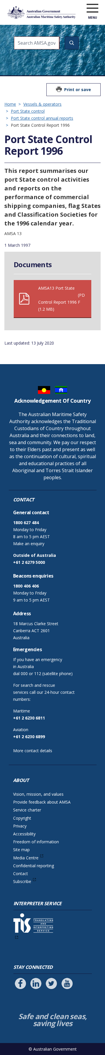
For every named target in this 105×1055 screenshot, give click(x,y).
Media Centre (25, 858)
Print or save (77, 89)
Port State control (28, 111)
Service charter (27, 810)
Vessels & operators (42, 104)
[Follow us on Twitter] (51, 983)
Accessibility (24, 834)
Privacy (20, 826)
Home (10, 104)
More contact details (32, 750)
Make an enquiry (28, 543)
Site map (21, 849)
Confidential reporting (33, 865)
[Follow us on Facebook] (20, 983)
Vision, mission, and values (38, 794)
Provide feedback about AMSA (42, 802)
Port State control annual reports (42, 118)
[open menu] (92, 8)
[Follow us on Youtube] (67, 983)
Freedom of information (36, 841)
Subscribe (22, 881)
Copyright (22, 818)
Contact (20, 873)
